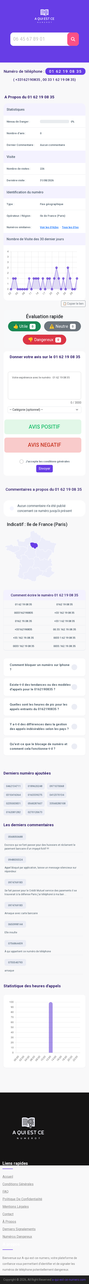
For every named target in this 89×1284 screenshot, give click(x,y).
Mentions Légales (15, 1207)
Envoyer (44, 469)
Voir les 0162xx (49, 227)
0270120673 (35, 812)
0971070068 (56, 786)
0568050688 (15, 836)
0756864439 (15, 943)
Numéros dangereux (17, 1237)
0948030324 (15, 859)
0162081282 (13, 812)
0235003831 (13, 803)
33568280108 (57, 803)
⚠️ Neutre (61, 326)
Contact (7, 1214)
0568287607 (35, 803)
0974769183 (15, 882)
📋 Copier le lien (73, 303)
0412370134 (56, 794)
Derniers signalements (19, 1229)
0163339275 (35, 794)
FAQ (5, 1192)
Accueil (7, 1177)
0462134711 (13, 786)
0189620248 (35, 786)
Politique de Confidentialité (22, 1199)
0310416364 (13, 794)
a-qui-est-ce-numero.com (69, 1279)
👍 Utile (23, 326)
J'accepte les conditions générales (48, 461)
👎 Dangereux (43, 339)
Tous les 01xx (70, 227)
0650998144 (15, 924)
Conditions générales (18, 1184)
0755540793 (15, 962)
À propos (9, 1222)
